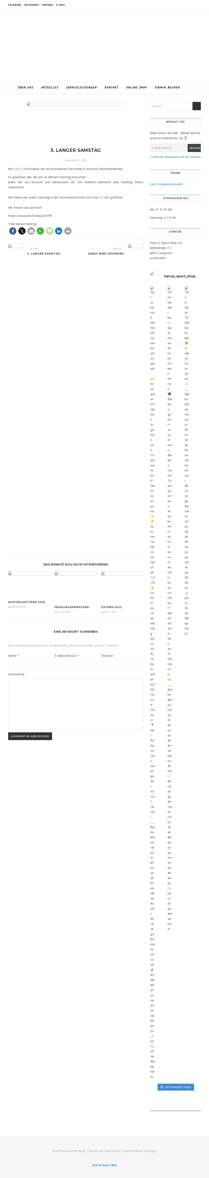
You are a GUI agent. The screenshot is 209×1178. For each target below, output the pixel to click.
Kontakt (111, 87)
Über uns (25, 87)
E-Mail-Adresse (67, 655)
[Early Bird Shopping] (135, 397)
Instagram (31, 5)
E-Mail (60, 5)
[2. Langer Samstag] (15, 397)
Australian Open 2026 (26, 602)
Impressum (96, 1151)
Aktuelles (49, 87)
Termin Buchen (167, 87)
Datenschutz (112, 1151)
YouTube (47, 5)
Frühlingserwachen (71, 607)
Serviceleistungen (81, 87)
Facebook (14, 5)
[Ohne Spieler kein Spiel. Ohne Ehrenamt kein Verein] (170, 608)
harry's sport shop (104, 43)
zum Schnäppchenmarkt (166, 184)
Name (13, 655)
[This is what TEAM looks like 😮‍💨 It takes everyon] (187, 461)
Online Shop (136, 87)
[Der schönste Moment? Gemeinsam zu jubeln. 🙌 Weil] (152, 682)
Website (107, 655)
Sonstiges (150, 1151)
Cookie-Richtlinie (132, 1151)
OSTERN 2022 (111, 607)
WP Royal (79, 1151)
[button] (12, 231)
